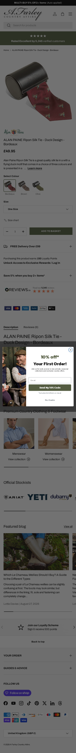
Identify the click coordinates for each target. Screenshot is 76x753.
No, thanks (50, 400)
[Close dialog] (71, 350)
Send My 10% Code (49, 387)
